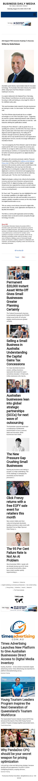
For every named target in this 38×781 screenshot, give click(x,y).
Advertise (17, 587)
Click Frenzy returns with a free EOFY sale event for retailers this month (17, 507)
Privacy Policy (10, 587)
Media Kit (29, 587)
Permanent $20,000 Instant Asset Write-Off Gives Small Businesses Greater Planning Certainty (17, 295)
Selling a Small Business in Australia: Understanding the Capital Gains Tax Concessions (17, 352)
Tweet (17, 257)
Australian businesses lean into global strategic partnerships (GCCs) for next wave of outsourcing (18, 409)
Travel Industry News (6, 725)
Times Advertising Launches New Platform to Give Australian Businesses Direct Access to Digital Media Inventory (18, 653)
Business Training (5, 673)
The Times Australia (19, 590)
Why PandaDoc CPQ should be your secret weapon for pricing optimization (16, 756)
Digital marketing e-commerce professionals (13, 585)
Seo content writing (31, 585)
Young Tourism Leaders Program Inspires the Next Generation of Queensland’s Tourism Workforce (17, 707)
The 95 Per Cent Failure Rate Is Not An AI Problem (18, 554)
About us (22, 582)
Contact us (16, 582)
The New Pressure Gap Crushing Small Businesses (17, 460)
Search (23, 587)
